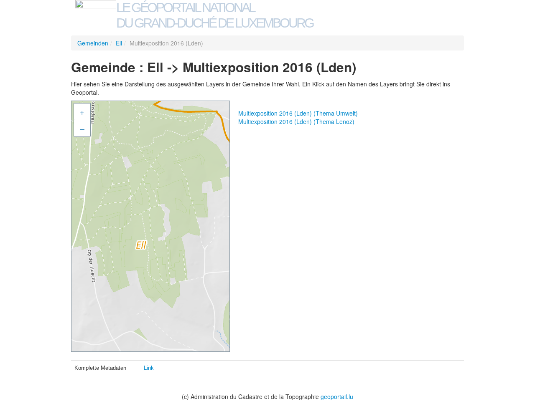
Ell (119, 43)
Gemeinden (92, 43)
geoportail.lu (337, 396)
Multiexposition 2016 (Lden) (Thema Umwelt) (298, 113)
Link (149, 368)
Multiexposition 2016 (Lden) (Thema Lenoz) (296, 121)
